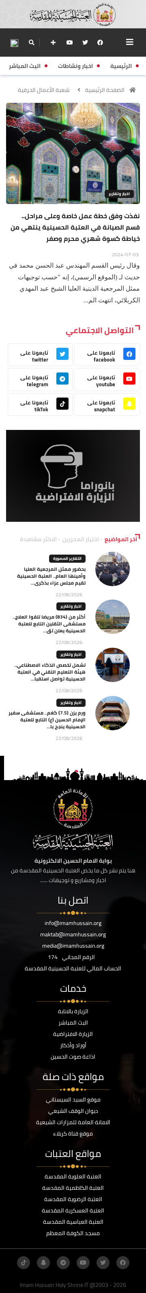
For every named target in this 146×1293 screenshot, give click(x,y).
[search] (31, 42)
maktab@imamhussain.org (73, 934)
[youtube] (69, 42)
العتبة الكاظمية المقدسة (73, 1187)
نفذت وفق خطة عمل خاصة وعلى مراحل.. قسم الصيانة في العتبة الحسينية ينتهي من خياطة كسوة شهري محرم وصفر (75, 227)
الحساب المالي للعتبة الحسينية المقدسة (73, 968)
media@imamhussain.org (73, 945)
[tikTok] (23, 1262)
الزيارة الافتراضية (73, 1034)
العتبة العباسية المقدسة (73, 1221)
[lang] (14, 42)
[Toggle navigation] (130, 42)
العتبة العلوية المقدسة (73, 1176)
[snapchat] (43, 1262)
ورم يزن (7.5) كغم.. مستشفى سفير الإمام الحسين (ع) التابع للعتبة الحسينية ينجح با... (47, 719)
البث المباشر (73, 1022)
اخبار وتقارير (119, 194)
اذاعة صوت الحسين (73, 1056)
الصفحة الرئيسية (105, 90)
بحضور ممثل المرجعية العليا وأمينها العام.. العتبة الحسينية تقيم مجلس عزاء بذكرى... (51, 575)
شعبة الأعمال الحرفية (44, 90)
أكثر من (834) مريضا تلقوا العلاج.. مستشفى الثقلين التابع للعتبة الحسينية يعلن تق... (49, 623)
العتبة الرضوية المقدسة (73, 1199)
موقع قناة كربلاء (73, 1133)
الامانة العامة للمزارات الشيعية (73, 1122)
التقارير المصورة (67, 558)
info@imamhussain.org (73, 923)
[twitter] (85, 42)
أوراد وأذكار (73, 1045)
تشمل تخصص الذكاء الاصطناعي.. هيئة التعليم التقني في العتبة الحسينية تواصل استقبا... (50, 671)
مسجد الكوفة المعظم (73, 1233)
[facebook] (100, 42)
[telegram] (63, 1262)
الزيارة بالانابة (73, 1011)
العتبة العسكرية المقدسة (73, 1210)
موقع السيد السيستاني (73, 1099)
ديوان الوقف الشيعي (73, 1111)
